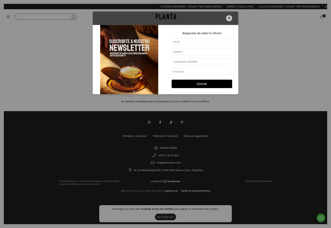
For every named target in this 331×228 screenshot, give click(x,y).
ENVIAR (202, 84)
